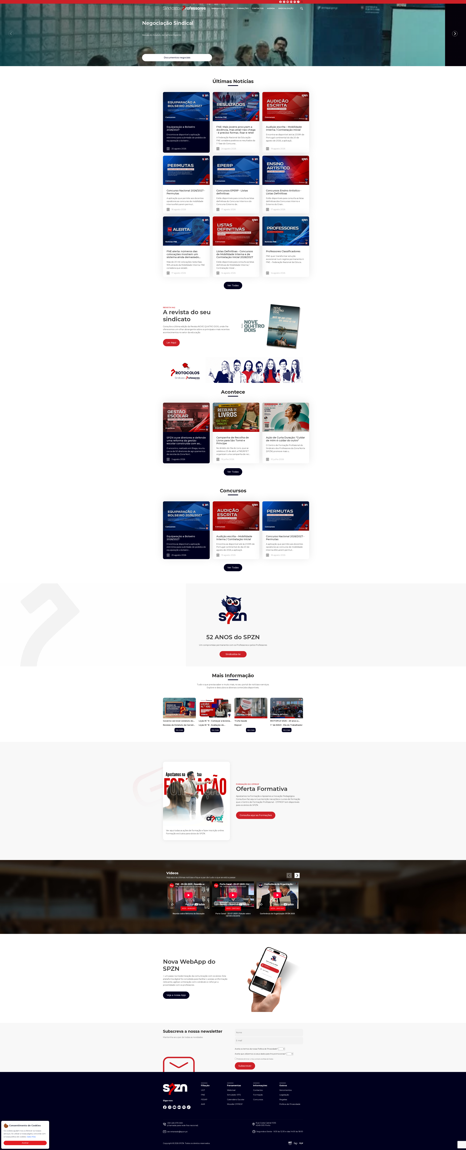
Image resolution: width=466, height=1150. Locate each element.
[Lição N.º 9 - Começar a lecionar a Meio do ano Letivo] (215, 708)
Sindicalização (285, 8)
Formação (258, 1095)
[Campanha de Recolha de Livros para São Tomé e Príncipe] (236, 417)
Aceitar (25, 1143)
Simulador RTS (234, 1095)
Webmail (231, 1090)
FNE (203, 1095)
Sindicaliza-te (233, 654)
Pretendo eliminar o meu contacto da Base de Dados (254, 1059)
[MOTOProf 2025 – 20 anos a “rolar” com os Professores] (286, 708)
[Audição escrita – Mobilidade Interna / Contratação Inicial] (285, 106)
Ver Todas (233, 285)
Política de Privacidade (267, 1049)
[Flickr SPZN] (291, 2)
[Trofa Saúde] (250, 708)
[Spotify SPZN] (295, 2)
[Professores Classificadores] (285, 231)
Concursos (258, 1099)
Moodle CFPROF (235, 1104)
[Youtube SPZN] (288, 2)
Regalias (283, 1099)
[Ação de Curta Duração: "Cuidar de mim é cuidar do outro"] (285, 417)
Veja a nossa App (176, 995)
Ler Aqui (171, 342)
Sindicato (216, 8)
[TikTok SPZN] (298, 2)
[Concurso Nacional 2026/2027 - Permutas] (186, 170)
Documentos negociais (193, 57)
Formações (242, 8)
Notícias (229, 8)
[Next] (455, 33)
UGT (203, 1090)
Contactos (257, 8)
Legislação (284, 1095)
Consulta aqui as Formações (256, 815)
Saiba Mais (31, 1137)
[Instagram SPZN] (284, 2)
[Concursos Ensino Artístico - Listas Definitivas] (285, 170)
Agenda (271, 8)
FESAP (204, 1099)
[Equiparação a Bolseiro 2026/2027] (186, 106)
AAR (203, 1104)
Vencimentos (285, 1090)
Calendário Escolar (235, 1099)
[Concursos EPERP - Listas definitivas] (236, 170)
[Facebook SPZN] (280, 2)
